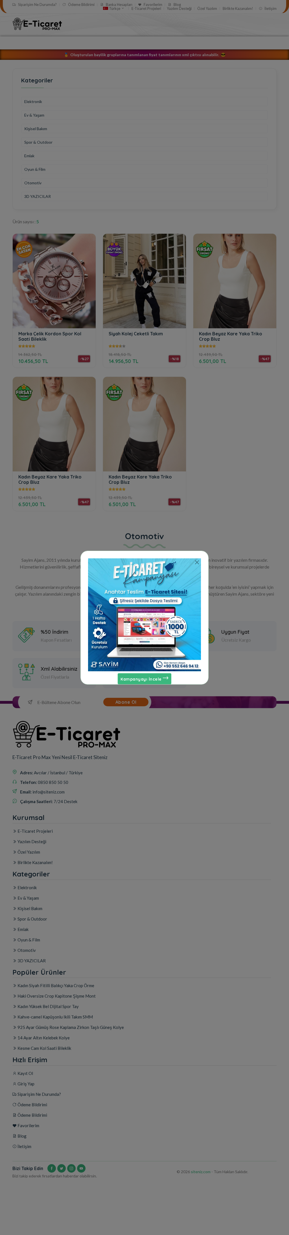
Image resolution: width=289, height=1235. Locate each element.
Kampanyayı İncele (142, 679)
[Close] (197, 562)
